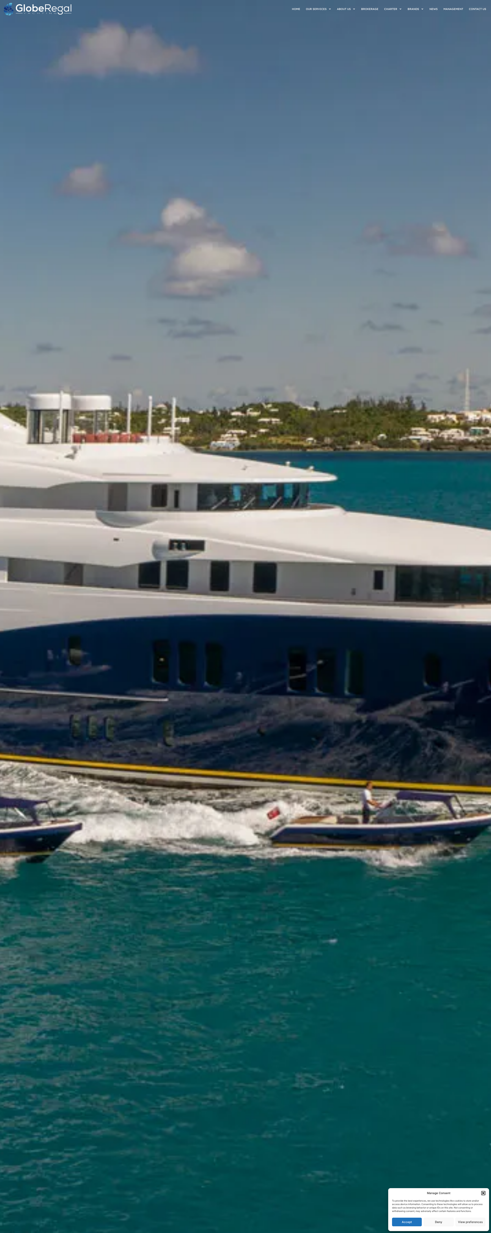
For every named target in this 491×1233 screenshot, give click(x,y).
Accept (407, 1222)
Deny (438, 1222)
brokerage (369, 9)
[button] (483, 1193)
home (296, 9)
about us (344, 9)
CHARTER (390, 9)
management (453, 9)
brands (413, 9)
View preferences (470, 1222)
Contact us (477, 9)
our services (316, 9)
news (433, 9)
